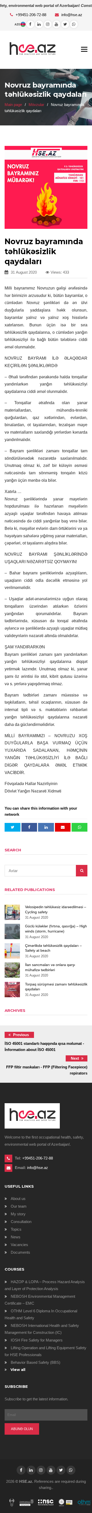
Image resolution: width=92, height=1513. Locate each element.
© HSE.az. (24, 1481)
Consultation (21, 1221)
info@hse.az (71, 15)
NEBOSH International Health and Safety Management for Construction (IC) (42, 1329)
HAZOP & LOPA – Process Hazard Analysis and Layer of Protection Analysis (45, 1285)
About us (18, 1198)
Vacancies (19, 1244)
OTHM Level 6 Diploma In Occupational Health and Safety (41, 1314)
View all (17, 1369)
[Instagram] (48, 24)
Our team (19, 1206)
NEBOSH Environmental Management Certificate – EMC (40, 1299)
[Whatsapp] (39, 24)
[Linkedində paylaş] (46, 827)
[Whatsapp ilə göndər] (79, 827)
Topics (16, 1229)
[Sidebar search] (81, 870)
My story (18, 1214)
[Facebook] (30, 24)
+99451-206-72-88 (31, 15)
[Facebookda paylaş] (29, 827)
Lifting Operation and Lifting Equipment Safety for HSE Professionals (45, 1351)
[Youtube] (56, 24)
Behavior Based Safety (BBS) (35, 1362)
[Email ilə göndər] (63, 827)
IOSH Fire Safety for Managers (37, 1340)
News (15, 1237)
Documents (20, 1252)
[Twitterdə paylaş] (12, 827)
